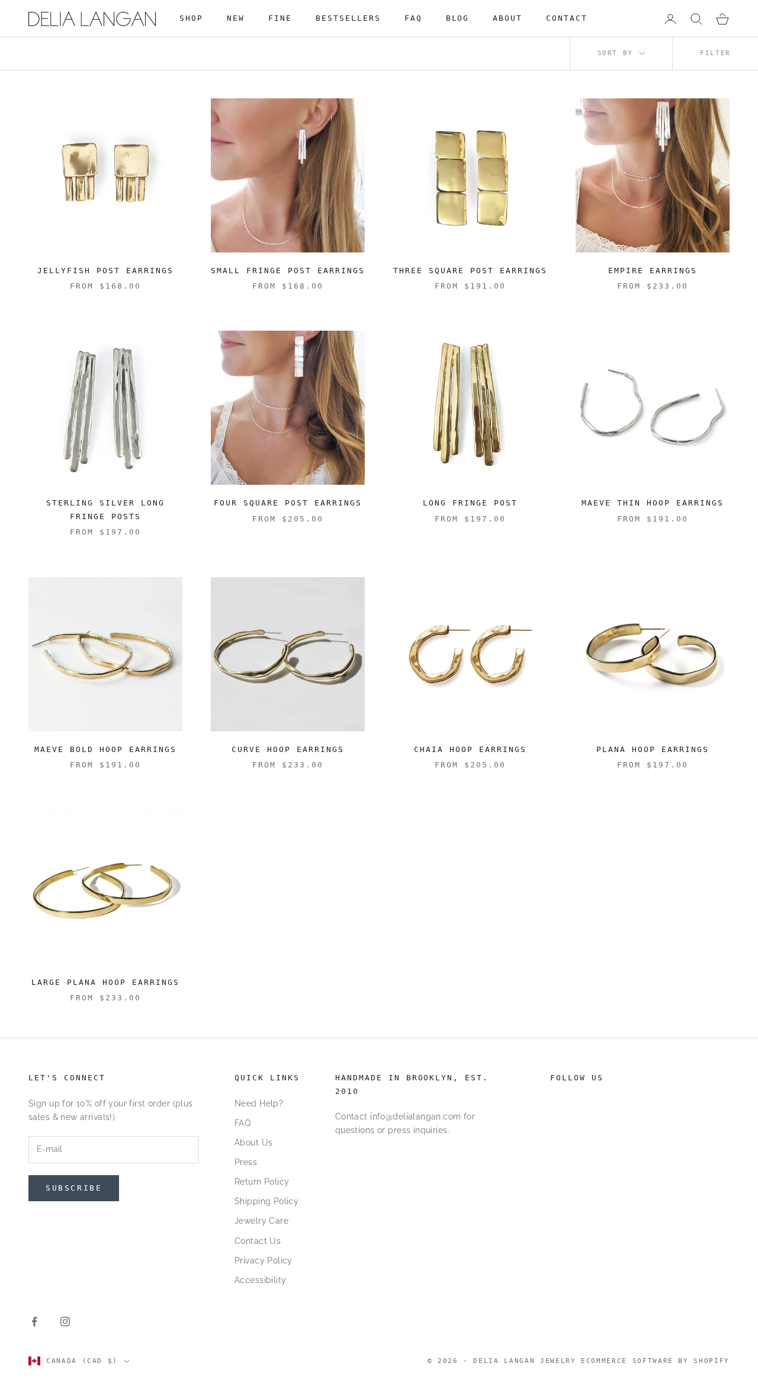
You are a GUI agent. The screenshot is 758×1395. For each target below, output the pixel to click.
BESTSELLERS (348, 18)
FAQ (413, 18)
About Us (253, 1142)
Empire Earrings (652, 270)
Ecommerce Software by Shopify (655, 1361)
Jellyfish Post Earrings (105, 270)
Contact (566, 18)
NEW (236, 18)
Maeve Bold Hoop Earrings (105, 749)
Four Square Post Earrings (288, 502)
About (507, 18)
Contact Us (258, 1241)
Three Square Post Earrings (470, 270)
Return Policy (262, 1181)
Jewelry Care (261, 1221)
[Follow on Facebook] (34, 1321)
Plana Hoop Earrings (652, 749)
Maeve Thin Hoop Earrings (653, 502)
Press (246, 1162)
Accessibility (260, 1280)
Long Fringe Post (470, 502)
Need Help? (259, 1103)
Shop (191, 18)
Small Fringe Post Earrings (287, 270)
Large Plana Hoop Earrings (105, 982)
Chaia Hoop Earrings (470, 749)
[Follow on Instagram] (65, 1321)
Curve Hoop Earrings (288, 749)
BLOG (458, 18)
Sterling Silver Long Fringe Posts (105, 509)
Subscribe (74, 1187)
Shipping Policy (266, 1201)
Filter (715, 53)
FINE (280, 18)
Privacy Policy (264, 1260)
